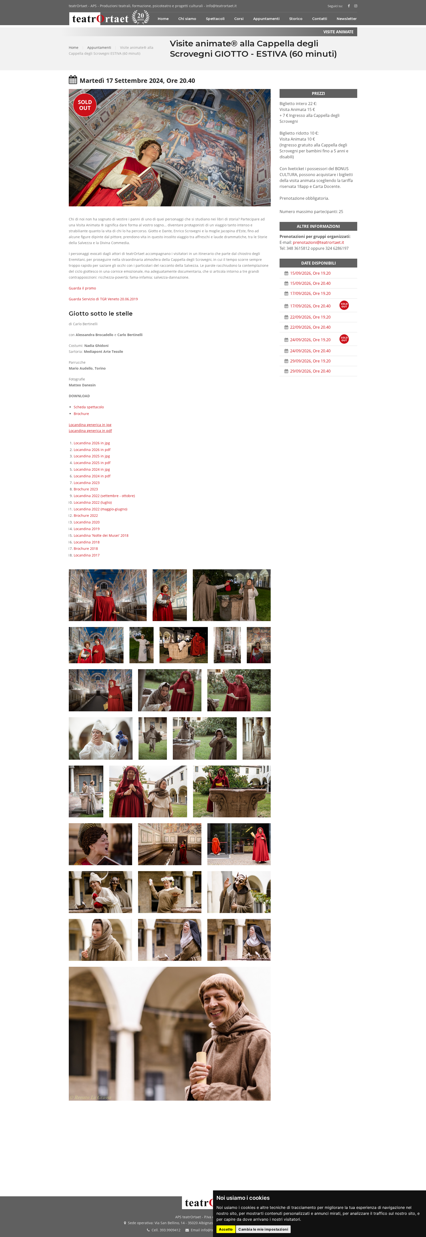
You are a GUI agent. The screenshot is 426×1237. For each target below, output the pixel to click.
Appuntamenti (266, 19)
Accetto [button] (226, 1229)
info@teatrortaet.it (221, 5)
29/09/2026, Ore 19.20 (310, 361)
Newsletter (347, 19)
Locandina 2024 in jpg (92, 469)
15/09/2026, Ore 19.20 (310, 273)
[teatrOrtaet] (349, 6)
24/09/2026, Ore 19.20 (318, 339)
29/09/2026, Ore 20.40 (310, 371)
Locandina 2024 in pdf (92, 476)
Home (163, 19)
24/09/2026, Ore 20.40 (310, 351)
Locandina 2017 (87, 555)
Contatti (319, 19)
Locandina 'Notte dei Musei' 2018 (101, 535)
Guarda (103, 299)
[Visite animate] (355, 6)
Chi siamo (187, 19)
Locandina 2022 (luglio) (93, 502)
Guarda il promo (82, 288)
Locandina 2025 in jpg (92, 456)
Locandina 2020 (87, 522)
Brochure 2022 (86, 515)
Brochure (81, 413)
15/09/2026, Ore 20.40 (310, 283)
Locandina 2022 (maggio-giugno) (100, 509)
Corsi (239, 19)
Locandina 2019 (87, 528)
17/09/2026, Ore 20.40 (318, 305)
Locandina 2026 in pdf (92, 449)
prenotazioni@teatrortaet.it (318, 242)
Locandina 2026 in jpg (92, 443)
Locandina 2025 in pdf (92, 462)
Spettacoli (215, 19)
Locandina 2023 (87, 482)
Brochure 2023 (86, 489)
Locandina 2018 (87, 542)
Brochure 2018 (86, 548)
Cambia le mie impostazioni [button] (263, 1229)
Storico (295, 19)
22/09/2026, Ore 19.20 (310, 317)
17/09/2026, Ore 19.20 (310, 293)
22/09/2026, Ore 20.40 (310, 327)
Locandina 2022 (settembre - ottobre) (104, 495)
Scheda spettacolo (89, 407)
